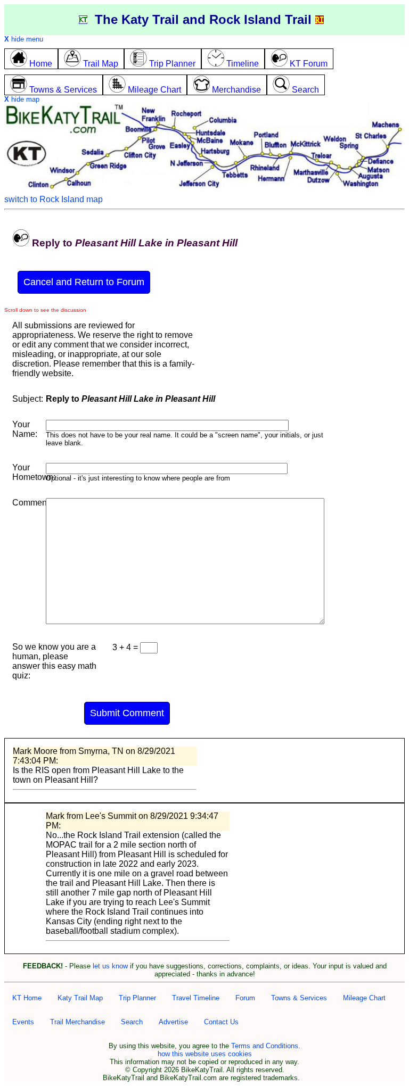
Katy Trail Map (80, 998)
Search (132, 1022)
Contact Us (221, 1022)
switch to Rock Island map (53, 199)
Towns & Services (299, 998)
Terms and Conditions (264, 1046)
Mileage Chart (364, 998)
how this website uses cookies (205, 1054)
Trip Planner (137, 998)
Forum (245, 998)
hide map (21, 99)
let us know (110, 966)
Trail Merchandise (77, 1022)
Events (23, 1022)
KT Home (27, 998)
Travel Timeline (195, 998)
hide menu (23, 39)
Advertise (173, 1022)
